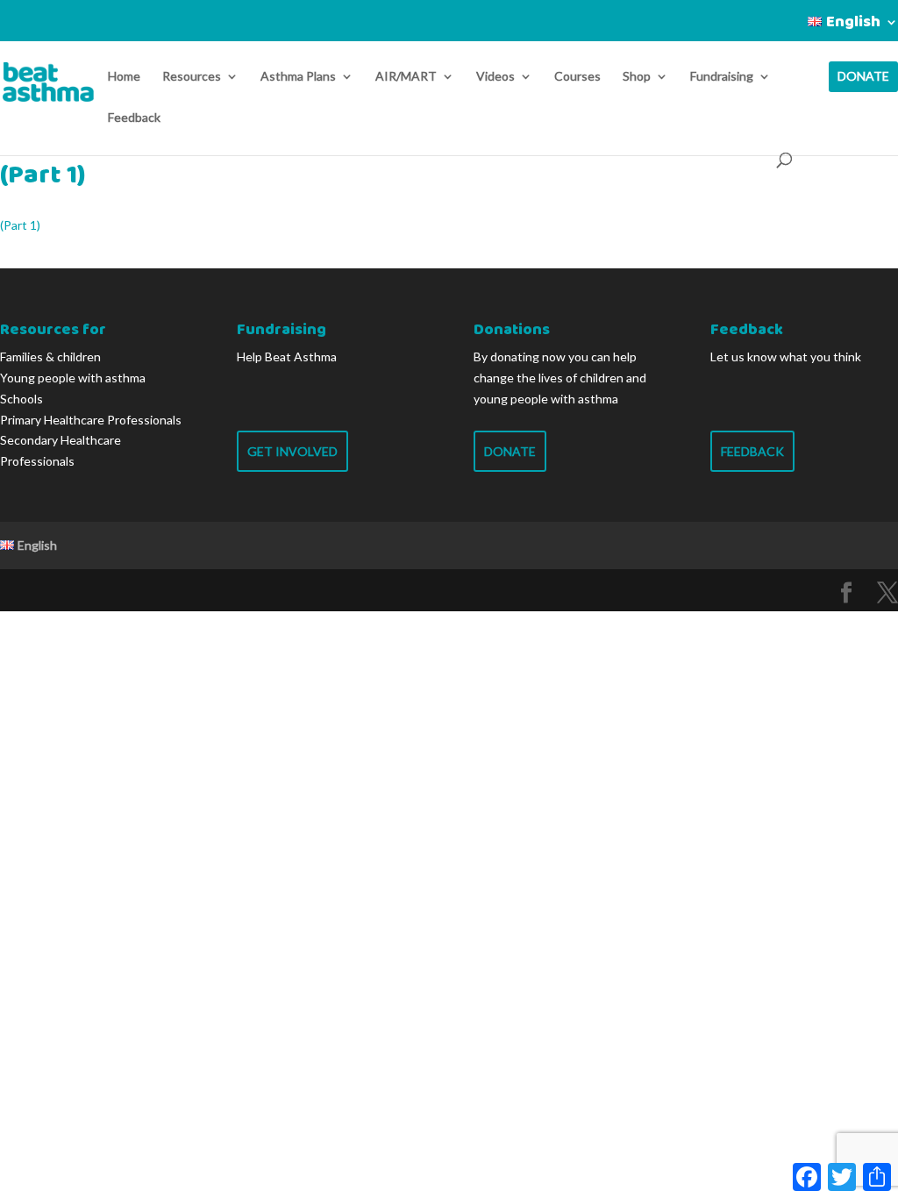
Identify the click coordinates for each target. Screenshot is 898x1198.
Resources (191, 76)
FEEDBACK (752, 451)
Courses (577, 76)
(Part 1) (20, 224)
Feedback (134, 118)
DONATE (863, 76)
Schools (21, 398)
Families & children (50, 356)
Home (124, 76)
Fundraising (721, 76)
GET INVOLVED (292, 451)
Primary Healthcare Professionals (91, 419)
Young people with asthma (73, 377)
